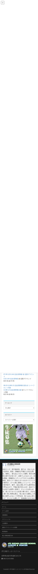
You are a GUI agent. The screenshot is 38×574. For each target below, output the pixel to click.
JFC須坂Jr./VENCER (13, 464)
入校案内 (5, 523)
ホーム (4, 507)
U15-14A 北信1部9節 (11, 379)
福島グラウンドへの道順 (9, 527)
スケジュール (6, 519)
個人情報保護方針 (7, 535)
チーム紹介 (5, 511)
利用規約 (5, 531)
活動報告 (5, 515)
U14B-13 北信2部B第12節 (13, 390)
